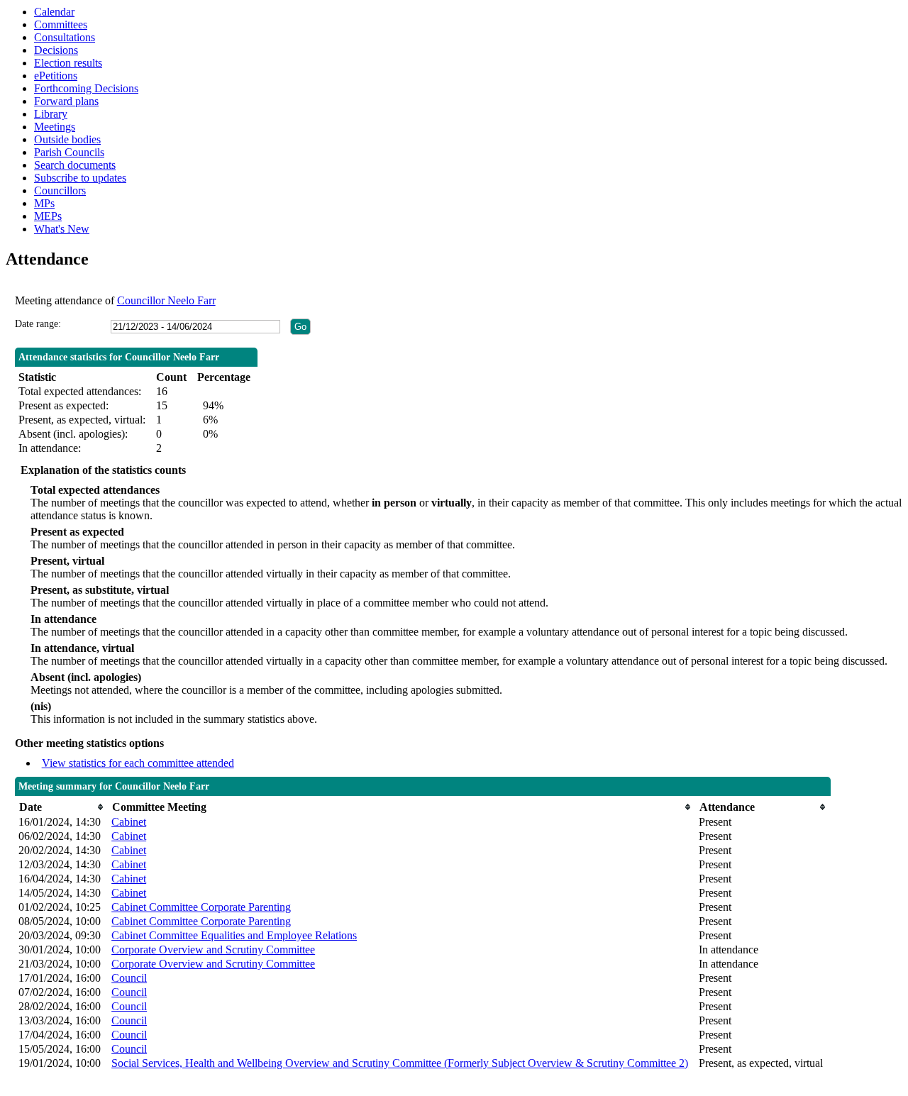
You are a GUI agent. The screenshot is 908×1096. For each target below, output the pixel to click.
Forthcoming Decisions (86, 88)
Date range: (38, 324)
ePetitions (55, 76)
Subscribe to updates (80, 178)
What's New (61, 229)
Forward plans (66, 101)
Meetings (54, 127)
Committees (60, 24)
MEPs (48, 216)
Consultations (64, 37)
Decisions (56, 50)
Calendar (54, 12)
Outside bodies (67, 139)
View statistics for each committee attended (138, 763)
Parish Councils (69, 152)
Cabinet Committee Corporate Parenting (201, 907)
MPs (44, 203)
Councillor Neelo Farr (166, 300)
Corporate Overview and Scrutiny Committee (213, 949)
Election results (68, 63)
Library (50, 114)
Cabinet (128, 822)
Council (129, 978)
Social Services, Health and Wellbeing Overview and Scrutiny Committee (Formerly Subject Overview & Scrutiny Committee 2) (399, 1063)
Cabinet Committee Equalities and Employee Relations (234, 935)
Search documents (75, 165)
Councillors (60, 190)
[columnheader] (61, 806)
